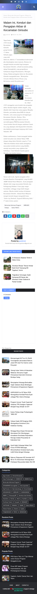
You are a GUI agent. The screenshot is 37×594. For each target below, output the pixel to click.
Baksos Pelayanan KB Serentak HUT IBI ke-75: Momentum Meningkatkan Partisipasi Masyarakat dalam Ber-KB (23, 460)
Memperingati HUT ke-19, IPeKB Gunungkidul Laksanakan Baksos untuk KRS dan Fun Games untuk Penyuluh (21, 361)
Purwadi (17, 502)
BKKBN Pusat (28, 479)
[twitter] (15, 1)
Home (5, 15)
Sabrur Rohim (15, 207)
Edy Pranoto (6, 489)
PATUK (12, 499)
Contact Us (25, 585)
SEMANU (14, 505)
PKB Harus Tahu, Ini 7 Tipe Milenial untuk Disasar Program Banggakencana (22, 559)
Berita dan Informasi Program (16, 15)
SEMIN (21, 505)
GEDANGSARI (7, 492)
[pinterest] (22, 1)
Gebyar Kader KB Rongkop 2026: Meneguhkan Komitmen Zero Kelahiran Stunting (21, 423)
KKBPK (5, 495)
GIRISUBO (26, 205)
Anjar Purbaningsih (8, 479)
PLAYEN (24, 499)
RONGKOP (24, 502)
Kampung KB (12, 495)
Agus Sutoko (6, 476)
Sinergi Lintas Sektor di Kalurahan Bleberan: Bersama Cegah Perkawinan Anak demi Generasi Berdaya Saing (21, 374)
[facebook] (11, 1)
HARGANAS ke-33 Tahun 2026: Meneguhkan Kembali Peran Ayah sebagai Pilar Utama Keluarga (21, 395)
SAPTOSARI (6, 505)
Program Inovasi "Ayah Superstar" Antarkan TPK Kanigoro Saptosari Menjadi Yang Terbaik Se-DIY (22, 404)
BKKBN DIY (19, 479)
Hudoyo (7, 207)
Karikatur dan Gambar (25, 495)
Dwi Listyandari (24, 485)
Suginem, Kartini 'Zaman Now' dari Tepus (22, 577)
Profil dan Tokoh (7, 502)
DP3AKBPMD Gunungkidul (10, 485)
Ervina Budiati (27, 489)
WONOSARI (23, 512)
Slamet (16, 509)
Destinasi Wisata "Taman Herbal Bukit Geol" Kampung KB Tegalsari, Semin (22, 268)
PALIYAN (5, 499)
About (17, 585)
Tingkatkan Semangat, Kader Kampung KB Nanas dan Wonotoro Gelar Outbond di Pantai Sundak (21, 278)
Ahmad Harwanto (17, 476)
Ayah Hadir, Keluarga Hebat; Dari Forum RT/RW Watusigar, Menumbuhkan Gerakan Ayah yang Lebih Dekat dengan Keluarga (22, 448)
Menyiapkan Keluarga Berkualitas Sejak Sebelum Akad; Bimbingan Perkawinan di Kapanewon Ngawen (22, 385)
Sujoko (22, 509)
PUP (30, 499)
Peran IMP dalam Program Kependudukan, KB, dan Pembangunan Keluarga (19, 568)
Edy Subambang (16, 489)
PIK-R (18, 499)
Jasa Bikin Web (18, 591)
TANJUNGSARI (7, 512)
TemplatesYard (18, 589)
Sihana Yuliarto (7, 509)
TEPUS (15, 512)
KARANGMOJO (25, 492)
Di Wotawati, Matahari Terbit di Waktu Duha (22, 259)
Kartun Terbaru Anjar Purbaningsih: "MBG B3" (22, 413)
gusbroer (7, 34)
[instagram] (19, 1)
